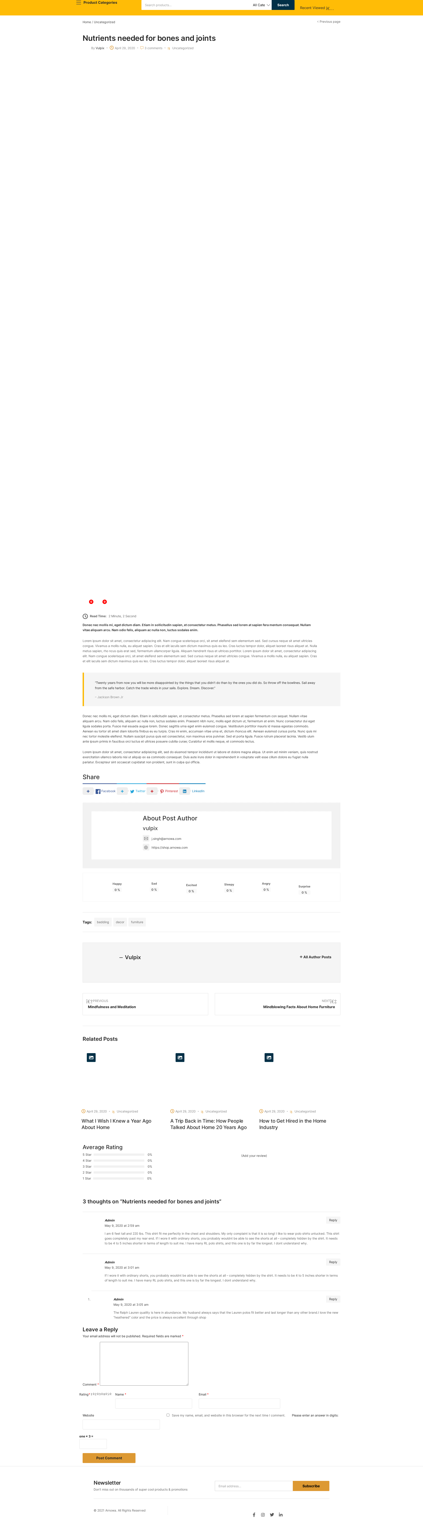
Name (120, 1394)
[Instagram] (263, 1515)
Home (87, 22)
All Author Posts (317, 957)
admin (110, 1220)
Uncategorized (104, 22)
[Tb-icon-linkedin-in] (281, 1515)
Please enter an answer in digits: (315, 1415)
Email (204, 1394)
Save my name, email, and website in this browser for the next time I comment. (228, 1415)
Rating (84, 1394)
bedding (103, 922)
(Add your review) (254, 1155)
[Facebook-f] (254, 1515)
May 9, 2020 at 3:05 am (130, 1304)
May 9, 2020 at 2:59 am (122, 1225)
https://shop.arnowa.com (170, 847)
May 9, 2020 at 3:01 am (122, 1267)
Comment (91, 1384)
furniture (137, 922)
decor (120, 922)
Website (88, 1415)
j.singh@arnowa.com (166, 838)
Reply (333, 1220)
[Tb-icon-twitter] (272, 1515)
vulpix (100, 48)
